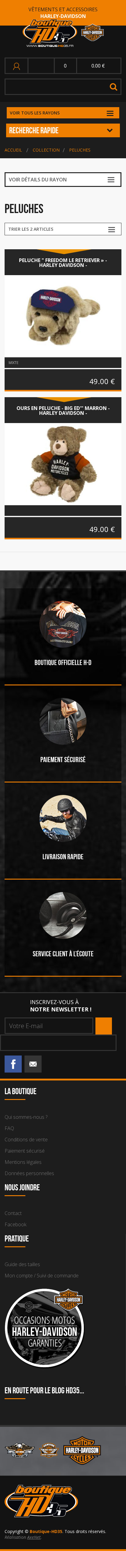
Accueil (13, 150)
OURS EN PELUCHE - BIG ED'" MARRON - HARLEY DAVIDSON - (63, 410)
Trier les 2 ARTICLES (30, 229)
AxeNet (34, 1537)
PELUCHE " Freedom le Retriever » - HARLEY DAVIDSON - (63, 263)
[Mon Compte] (18, 65)
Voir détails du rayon (38, 179)
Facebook (15, 1224)
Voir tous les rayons (35, 113)
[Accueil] (63, 33)
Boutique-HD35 (46, 1531)
